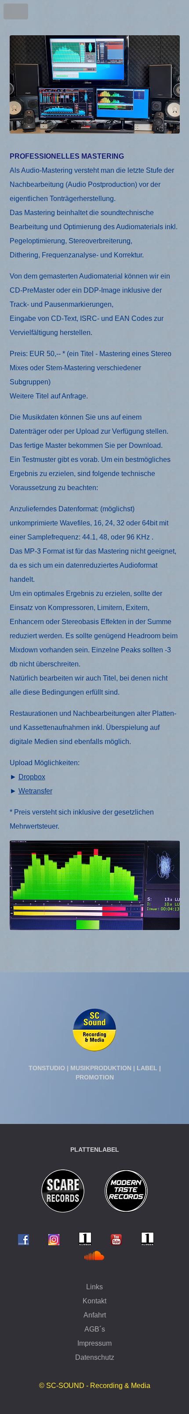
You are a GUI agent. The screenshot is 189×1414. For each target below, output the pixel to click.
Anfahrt (95, 1315)
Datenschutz (94, 1357)
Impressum (94, 1343)
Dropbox (31, 777)
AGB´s (94, 1329)
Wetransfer (35, 791)
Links (94, 1287)
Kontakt (94, 1301)
